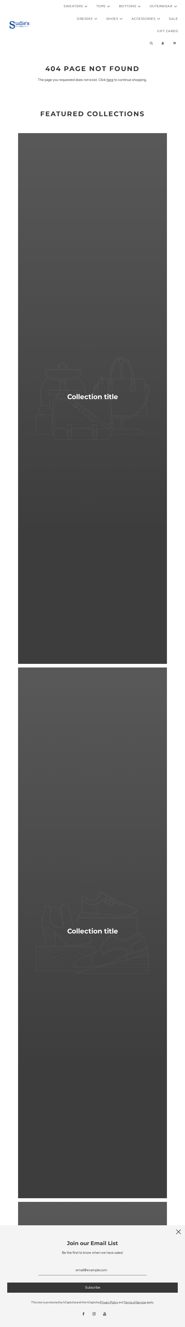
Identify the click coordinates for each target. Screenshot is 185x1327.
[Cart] (175, 43)
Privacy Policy (109, 1302)
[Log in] (163, 43)
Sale (173, 19)
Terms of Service (135, 1302)
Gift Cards (167, 31)
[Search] (151, 43)
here (109, 80)
